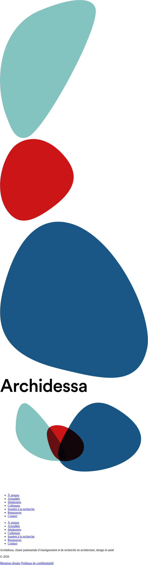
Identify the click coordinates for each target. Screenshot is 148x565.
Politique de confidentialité (37, 563)
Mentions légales (10, 563)
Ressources (14, 512)
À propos (13, 495)
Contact (12, 516)
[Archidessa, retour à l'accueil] (74, 434)
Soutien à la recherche (21, 509)
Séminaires (14, 502)
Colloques (14, 505)
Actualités (14, 498)
